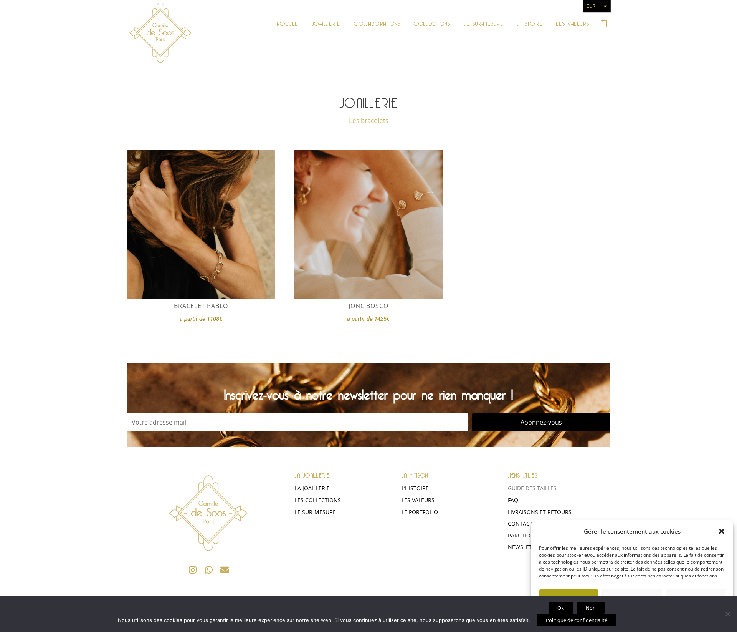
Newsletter (525, 547)
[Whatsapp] (209, 570)
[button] (721, 531)
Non (591, 607)
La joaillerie (312, 488)
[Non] (727, 614)
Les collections (318, 500)
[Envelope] (225, 570)
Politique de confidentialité (576, 620)
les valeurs (418, 500)
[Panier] (604, 22)
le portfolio (420, 512)
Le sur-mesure (315, 512)
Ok (560, 607)
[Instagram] (193, 570)
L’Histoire (415, 488)
